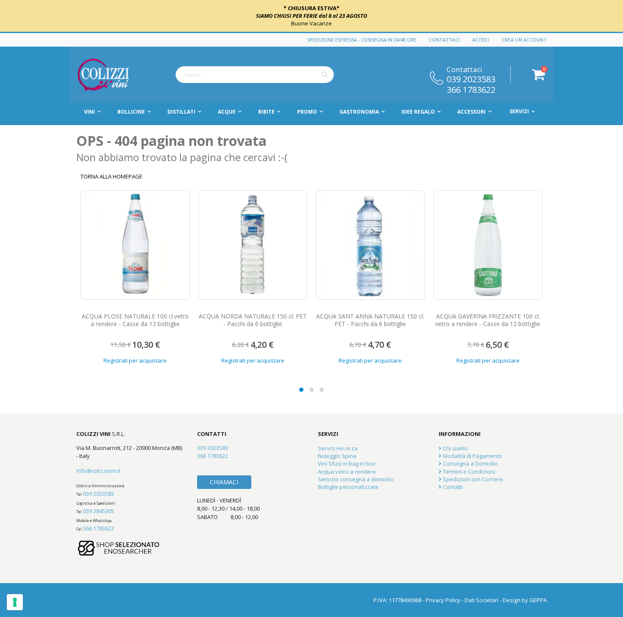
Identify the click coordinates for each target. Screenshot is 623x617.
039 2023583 (471, 78)
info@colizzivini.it (98, 471)
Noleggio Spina (337, 456)
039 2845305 (98, 511)
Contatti (452, 487)
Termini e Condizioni (468, 471)
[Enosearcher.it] (118, 560)
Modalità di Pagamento (472, 456)
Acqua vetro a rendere (347, 471)
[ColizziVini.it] (112, 75)
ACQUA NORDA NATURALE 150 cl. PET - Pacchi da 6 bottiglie (253, 320)
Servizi (519, 111)
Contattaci (444, 39)
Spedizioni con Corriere (472, 479)
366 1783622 (471, 89)
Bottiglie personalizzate (348, 487)
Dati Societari (481, 600)
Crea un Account (524, 39)
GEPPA (538, 600)
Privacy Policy (443, 600)
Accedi (480, 39)
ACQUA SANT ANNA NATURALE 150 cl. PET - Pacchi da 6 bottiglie (370, 320)
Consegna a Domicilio (470, 463)
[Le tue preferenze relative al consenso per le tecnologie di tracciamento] (15, 602)
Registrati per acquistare (135, 360)
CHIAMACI (224, 482)
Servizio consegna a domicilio (356, 479)
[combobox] (254, 74)
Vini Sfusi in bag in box (346, 463)
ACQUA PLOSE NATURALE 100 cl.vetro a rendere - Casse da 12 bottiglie (135, 320)
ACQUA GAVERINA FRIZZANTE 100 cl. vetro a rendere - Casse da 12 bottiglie (487, 320)
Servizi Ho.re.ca (338, 448)
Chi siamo (455, 448)
